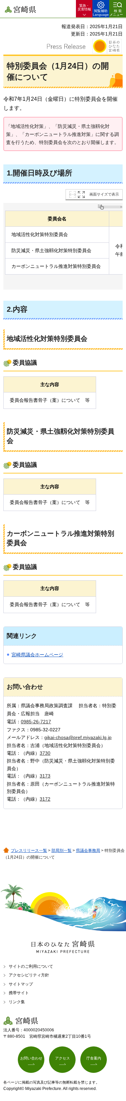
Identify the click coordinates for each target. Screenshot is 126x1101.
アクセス (62, 1058)
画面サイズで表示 (104, 194)
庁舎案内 (93, 1058)
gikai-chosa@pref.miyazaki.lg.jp (78, 737)
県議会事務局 (88, 850)
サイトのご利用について (31, 966)
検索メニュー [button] (116, 12)
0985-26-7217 (36, 721)
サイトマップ (21, 984)
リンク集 (17, 1002)
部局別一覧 (61, 850)
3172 (45, 799)
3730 (45, 753)
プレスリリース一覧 (29, 850)
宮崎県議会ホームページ (37, 654)
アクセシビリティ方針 (29, 975)
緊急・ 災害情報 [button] (84, 7)
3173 (45, 776)
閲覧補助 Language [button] (101, 12)
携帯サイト (19, 992)
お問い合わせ (31, 1058)
